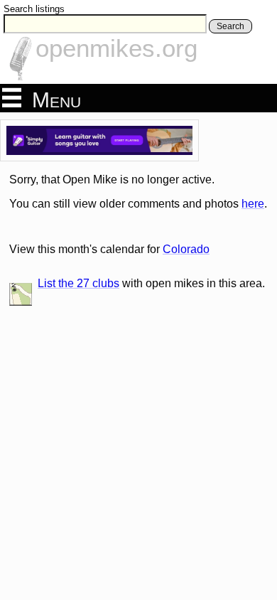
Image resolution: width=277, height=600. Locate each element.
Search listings (34, 9)
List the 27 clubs (78, 283)
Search (230, 26)
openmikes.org (116, 48)
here (252, 204)
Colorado (186, 249)
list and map (20, 294)
